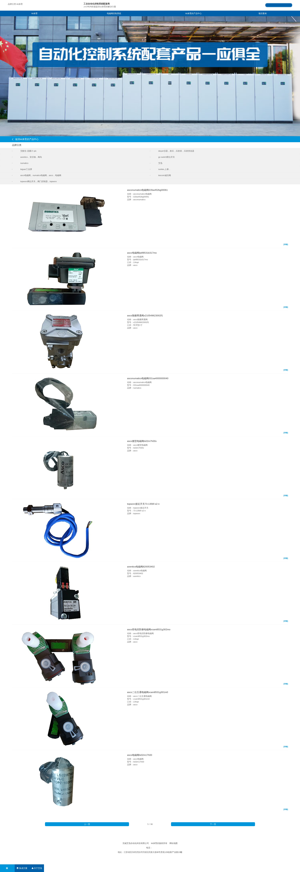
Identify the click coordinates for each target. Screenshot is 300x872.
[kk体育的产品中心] (7, 868)
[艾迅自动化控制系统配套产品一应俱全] (150, 76)
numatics (24, 163)
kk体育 (34, 13)
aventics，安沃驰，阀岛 (31, 157)
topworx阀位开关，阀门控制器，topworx (38, 181)
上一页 (87, 824)
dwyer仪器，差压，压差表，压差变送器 (176, 151)
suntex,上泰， (164, 169)
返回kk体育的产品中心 (27, 139)
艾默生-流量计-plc (28, 151)
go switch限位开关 (166, 157)
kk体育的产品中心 (193, 13)
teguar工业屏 (26, 169)
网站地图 (173, 843)
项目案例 (262, 13)
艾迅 (160, 163)
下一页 (213, 824)
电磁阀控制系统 (114, 13)
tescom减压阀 (164, 175)
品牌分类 (16, 145)
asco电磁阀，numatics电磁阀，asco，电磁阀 (40, 175)
